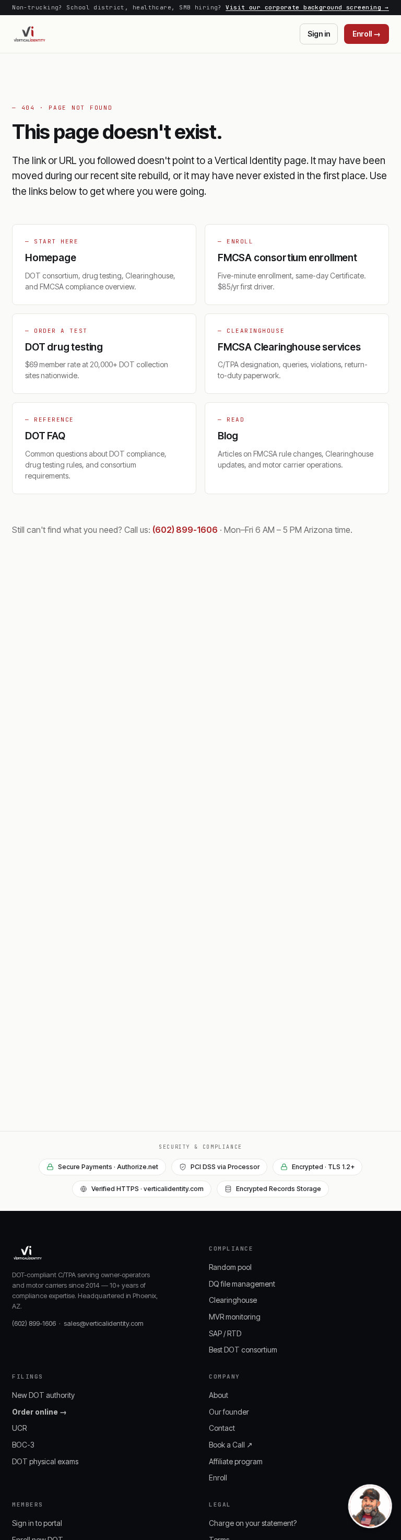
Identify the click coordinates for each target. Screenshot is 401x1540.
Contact (222, 1428)
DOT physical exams (45, 1461)
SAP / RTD (225, 1333)
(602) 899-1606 (185, 529)
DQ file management (242, 1283)
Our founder (229, 1411)
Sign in (319, 33)
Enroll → (366, 33)
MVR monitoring (235, 1316)
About (218, 1395)
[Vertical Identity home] (29, 34)
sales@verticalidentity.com (104, 1323)
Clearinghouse (233, 1300)
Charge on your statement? (253, 1523)
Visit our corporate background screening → (307, 7)
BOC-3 (23, 1444)
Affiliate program (236, 1461)
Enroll (218, 1477)
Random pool (230, 1267)
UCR (19, 1428)
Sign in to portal (37, 1523)
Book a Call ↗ (231, 1444)
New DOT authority (43, 1395)
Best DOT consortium (243, 1349)
